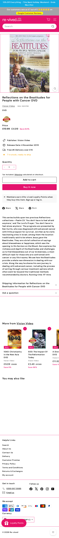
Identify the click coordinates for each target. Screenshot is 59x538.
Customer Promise (11, 460)
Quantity (7, 162)
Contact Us (7, 452)
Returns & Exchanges (12, 471)
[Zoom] (54, 88)
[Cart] (48, 20)
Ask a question (10, 293)
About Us (6, 449)
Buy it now (29, 187)
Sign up (29, 200)
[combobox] (29, 26)
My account (8, 475)
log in (39, 200)
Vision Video (8, 106)
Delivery (6, 456)
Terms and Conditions (12, 467)
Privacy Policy (9, 464)
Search (5, 445)
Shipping (18, 175)
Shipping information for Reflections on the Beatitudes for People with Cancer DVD (25, 285)
